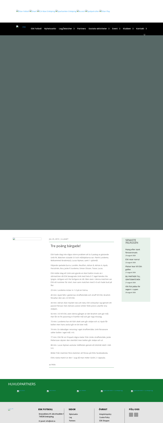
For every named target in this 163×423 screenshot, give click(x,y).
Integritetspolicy (105, 414)
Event (115, 28)
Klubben (127, 28)
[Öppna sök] (144, 35)
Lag (70, 417)
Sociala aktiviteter (98, 28)
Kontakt (140, 28)
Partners (81, 28)
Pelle (53, 364)
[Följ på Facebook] (131, 415)
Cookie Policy (104, 417)
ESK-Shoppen (104, 421)
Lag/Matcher (65, 28)
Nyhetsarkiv (50, 28)
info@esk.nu (50, 421)
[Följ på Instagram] (136, 415)
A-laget (64, 239)
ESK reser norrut (132, 259)
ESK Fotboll (36, 28)
